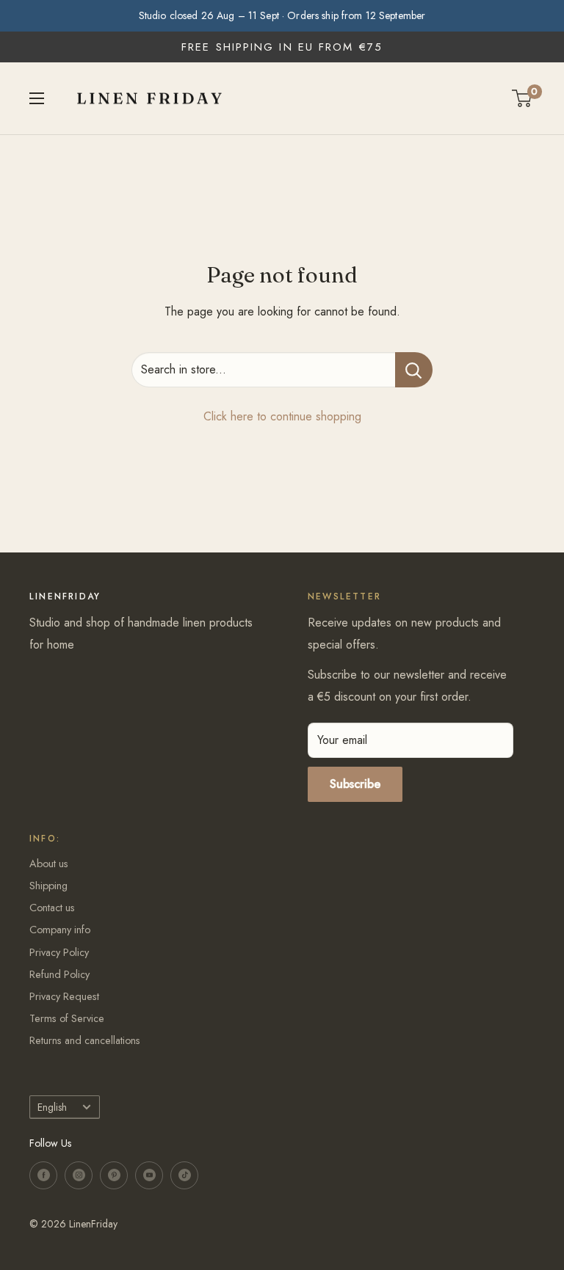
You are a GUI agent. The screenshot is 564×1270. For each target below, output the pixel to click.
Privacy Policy (59, 952)
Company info (59, 929)
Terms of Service (66, 1018)
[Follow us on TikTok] (184, 1175)
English (52, 1107)
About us (48, 863)
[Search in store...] (414, 369)
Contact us (52, 907)
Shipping (48, 885)
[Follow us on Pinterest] (114, 1175)
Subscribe (355, 783)
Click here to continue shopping (282, 416)
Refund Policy (59, 974)
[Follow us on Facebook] (43, 1175)
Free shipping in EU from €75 (282, 47)
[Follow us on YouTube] (149, 1175)
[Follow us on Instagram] (79, 1175)
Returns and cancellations (84, 1040)
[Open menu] (36, 98)
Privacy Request (64, 996)
